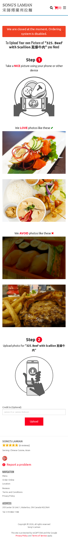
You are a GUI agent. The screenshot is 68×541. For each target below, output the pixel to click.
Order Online (8, 480)
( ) (59, 7)
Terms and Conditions (12, 492)
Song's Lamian (12, 441)
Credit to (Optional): (12, 407)
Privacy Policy (8, 496)
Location (6, 483)
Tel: (10, 512)
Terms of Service (39, 536)
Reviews (6, 488)
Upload (34, 421)
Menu (4, 476)
